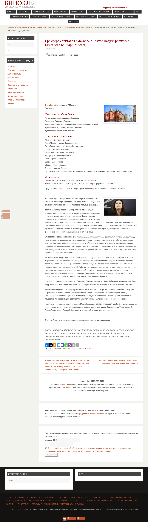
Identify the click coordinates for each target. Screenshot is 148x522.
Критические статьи (79, 498)
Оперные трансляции (17, 100)
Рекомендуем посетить (18, 70)
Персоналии (50, 498)
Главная (11, 27)
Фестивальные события (18, 85)
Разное (11, 103)
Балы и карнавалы (16, 92)
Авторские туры (15, 74)
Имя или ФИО (51, 440)
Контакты (10, 504)
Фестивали (19, 498)
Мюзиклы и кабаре (37, 501)
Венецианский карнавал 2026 (118, 498)
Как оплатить (23, 504)
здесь (93, 180)
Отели (120, 501)
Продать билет (132, 501)
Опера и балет (14, 77)
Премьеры (12, 66)
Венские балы (96, 498)
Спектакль (58, 349)
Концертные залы (35, 498)
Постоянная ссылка (91, 349)
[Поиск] (8, 50)
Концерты (12, 81)
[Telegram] (5, 214)
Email (47, 444)
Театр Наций (50, 105)
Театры (9, 498)
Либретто (63, 498)
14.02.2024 (50, 48)
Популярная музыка (58, 501)
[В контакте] (5, 211)
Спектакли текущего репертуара (77, 27)
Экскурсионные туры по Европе (100, 501)
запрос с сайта (108, 184)
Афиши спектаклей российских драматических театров (39, 27)
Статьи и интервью (16, 96)
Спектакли (12, 89)
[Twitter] (5, 217)
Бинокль (19, 3)
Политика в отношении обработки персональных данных (58, 504)
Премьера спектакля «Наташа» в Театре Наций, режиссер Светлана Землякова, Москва (117, 362)
